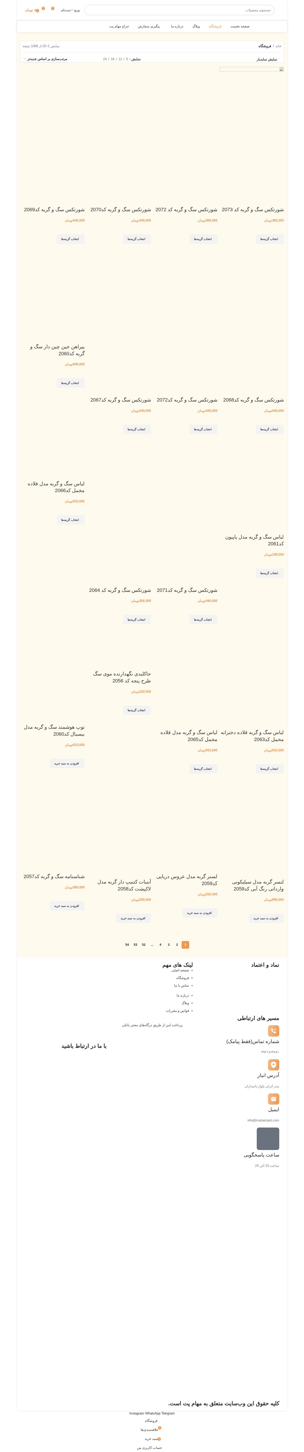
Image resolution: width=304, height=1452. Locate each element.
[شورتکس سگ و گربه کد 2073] (252, 98)
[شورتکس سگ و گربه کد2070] (119, 98)
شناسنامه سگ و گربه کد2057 (54, 876)
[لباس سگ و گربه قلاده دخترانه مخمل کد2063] (252, 645)
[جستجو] (89, 10)
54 (127, 944)
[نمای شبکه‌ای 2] (92, 59)
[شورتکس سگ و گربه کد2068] (252, 289)
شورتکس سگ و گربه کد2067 (120, 400)
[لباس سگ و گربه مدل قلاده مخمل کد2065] (185, 645)
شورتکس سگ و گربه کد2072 (187, 400)
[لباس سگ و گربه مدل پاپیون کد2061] (252, 453)
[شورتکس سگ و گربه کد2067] (119, 289)
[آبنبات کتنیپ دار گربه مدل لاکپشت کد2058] (119, 795)
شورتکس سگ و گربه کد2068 (253, 400)
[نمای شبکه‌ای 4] (76, 59)
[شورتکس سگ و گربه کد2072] (185, 289)
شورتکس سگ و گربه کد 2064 (120, 590)
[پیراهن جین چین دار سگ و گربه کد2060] (52, 262)
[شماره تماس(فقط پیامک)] (273, 1031)
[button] (67, 763)
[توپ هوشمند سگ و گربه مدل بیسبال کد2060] (52, 643)
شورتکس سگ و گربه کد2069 (54, 209)
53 (135, 944)
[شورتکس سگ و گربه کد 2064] (119, 479)
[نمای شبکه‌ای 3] (84, 59)
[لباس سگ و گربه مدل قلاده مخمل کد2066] (52, 453)
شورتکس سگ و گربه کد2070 (120, 209)
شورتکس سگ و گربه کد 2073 (253, 209)
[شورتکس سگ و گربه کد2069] (52, 98)
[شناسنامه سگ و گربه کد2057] (52, 792)
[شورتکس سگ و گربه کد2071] (185, 479)
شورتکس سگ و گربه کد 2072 (186, 209)
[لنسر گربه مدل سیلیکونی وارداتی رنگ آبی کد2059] (252, 795)
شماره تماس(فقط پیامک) (252, 1041)
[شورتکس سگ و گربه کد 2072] (185, 98)
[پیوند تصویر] (142, 1185)
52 (144, 944)
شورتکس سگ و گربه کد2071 (187, 590)
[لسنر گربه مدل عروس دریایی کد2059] (185, 792)
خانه (278, 46)
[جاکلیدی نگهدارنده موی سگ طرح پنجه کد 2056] (119, 643)
